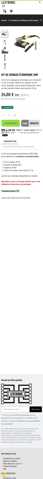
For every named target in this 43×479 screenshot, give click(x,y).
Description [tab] (10, 141)
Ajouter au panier (10, 123)
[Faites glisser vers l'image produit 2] (4, 42)
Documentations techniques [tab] (19, 146)
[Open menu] (3, 6)
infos (5, 135)
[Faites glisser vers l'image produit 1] (4, 34)
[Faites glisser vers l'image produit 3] (4, 50)
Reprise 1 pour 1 (8, 133)
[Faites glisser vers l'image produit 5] (4, 65)
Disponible (8, 107)
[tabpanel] (21, 169)
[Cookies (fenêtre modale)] (4, 475)
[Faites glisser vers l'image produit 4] (4, 57)
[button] (40, 2)
